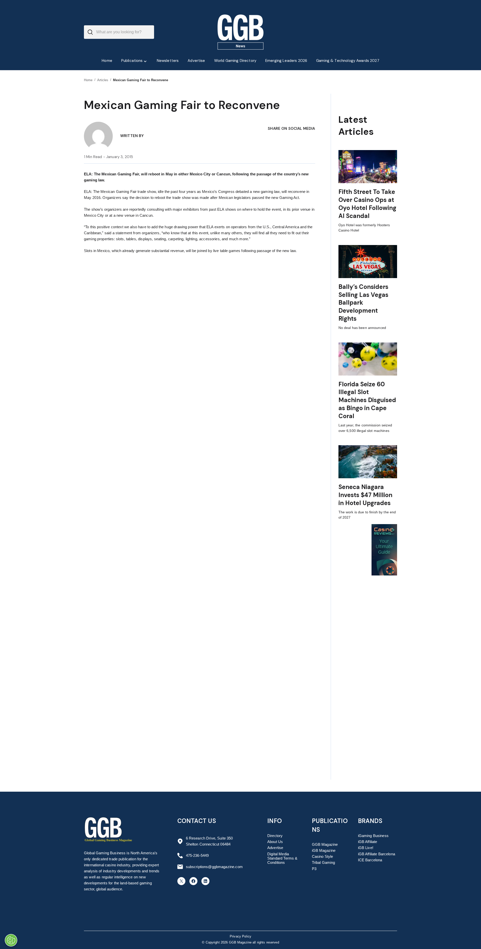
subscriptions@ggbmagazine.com (214, 867)
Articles (102, 80)
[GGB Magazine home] (240, 32)
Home (88, 80)
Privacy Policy (240, 936)
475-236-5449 (197, 855)
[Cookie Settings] (11, 940)
